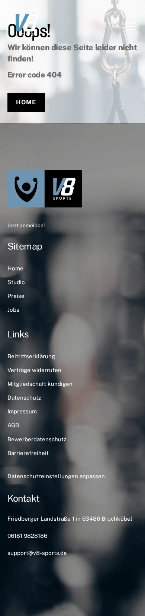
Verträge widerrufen (34, 370)
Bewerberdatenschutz (36, 439)
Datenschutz (24, 397)
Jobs (13, 310)
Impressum (22, 411)
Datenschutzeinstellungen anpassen (56, 476)
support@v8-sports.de (37, 553)
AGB (13, 425)
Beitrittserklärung (31, 356)
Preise (16, 296)
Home (26, 102)
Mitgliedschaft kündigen (39, 384)
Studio (16, 282)
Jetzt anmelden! (26, 225)
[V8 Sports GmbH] (26, 40)
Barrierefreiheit (28, 453)
